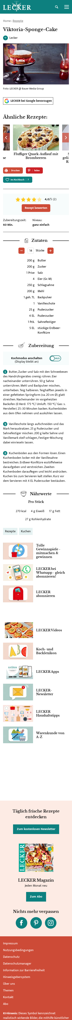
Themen (8, 990)
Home (7, 21)
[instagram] (50, 923)
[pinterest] (36, 923)
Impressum (10, 943)
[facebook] (21, 923)
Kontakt (8, 997)
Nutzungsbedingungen (18, 950)
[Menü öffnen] (66, 7)
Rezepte (18, 21)
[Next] (65, 137)
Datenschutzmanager (17, 963)
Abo (5, 1004)
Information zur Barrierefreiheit (24, 970)
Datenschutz (11, 957)
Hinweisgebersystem (16, 977)
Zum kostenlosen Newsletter (36, 829)
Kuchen (26, 531)
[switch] (55, 358)
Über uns (9, 983)
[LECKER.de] (17, 7)
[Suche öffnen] (57, 7)
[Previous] (6, 137)
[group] (36, 144)
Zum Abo (36, 896)
